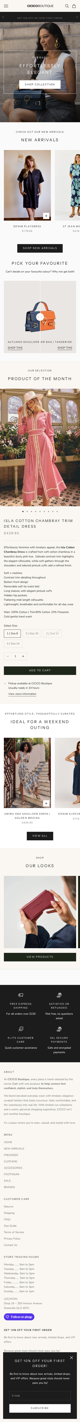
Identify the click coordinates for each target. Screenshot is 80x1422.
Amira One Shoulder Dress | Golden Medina (27, 815)
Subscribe (40, 1408)
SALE (7, 1181)
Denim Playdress (27, 226)
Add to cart (40, 670)
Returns (8, 1206)
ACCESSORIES (13, 1168)
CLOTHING (10, 1161)
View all (40, 836)
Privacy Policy (12, 1238)
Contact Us (10, 1245)
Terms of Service (14, 1232)
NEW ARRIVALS (14, 1149)
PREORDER (11, 1155)
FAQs (7, 1219)
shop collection (40, 84)
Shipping (9, 1213)
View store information (22, 694)
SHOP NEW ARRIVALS (40, 248)
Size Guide (10, 1226)
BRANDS (9, 1187)
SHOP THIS (15, 348)
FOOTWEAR (11, 1174)
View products (40, 957)
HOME (8, 1142)
